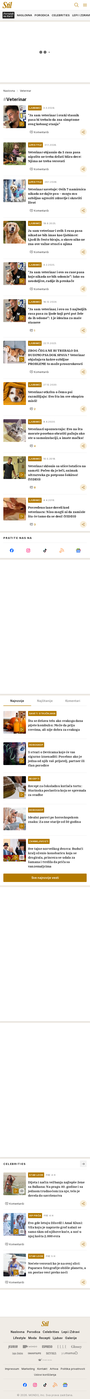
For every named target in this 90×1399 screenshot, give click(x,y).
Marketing (28, 1368)
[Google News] (78, 550)
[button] (39, 132)
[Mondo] (30, 1346)
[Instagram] (28, 550)
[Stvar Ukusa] (45, 1360)
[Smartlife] (34, 1353)
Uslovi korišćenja (45, 1374)
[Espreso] (47, 1346)
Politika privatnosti (73, 1368)
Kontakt (42, 1368)
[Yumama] (69, 1353)
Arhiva (54, 1368)
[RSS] (61, 550)
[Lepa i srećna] (17, 1353)
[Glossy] (76, 1346)
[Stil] (6, 5)
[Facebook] (11, 550)
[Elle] (61, 1346)
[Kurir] (13, 1346)
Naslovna (9, 90)
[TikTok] (45, 550)
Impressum (12, 1368)
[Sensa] (51, 1353)
